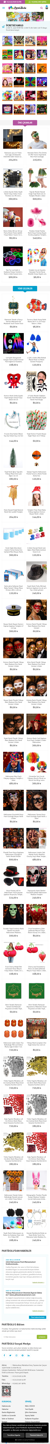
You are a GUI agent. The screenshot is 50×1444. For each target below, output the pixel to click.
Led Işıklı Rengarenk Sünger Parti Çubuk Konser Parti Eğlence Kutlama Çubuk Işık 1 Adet (13, 360)
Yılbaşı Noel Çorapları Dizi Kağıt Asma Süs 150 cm (36, 1044)
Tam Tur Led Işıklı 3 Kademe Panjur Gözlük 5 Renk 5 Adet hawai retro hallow (13, 272)
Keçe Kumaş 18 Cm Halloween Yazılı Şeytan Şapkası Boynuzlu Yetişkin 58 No (13, 892)
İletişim (4, 1422)
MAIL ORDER (30, 1406)
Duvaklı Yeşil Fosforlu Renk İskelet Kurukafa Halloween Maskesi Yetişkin (13, 930)
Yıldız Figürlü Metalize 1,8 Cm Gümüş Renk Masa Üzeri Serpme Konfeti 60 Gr (36, 1121)
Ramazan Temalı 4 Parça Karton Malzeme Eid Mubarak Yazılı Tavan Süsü (13, 321)
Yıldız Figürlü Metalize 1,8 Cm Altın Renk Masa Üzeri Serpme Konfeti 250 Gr (36, 1083)
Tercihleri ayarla (13, 1435)
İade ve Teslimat (8, 1419)
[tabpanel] (25, 16)
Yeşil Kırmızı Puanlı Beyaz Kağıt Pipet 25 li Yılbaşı (36, 435)
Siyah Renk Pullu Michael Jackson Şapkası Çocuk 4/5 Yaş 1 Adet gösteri (36, 588)
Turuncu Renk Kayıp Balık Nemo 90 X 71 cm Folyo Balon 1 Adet (36, 321)
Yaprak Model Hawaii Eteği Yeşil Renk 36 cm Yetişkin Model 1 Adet (37, 194)
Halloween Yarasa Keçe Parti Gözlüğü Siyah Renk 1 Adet (36, 816)
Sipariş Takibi (29, 1415)
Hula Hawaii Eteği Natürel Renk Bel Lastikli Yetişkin (13, 511)
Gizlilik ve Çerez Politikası (26, 1440)
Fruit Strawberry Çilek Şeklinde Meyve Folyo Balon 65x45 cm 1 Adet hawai (36, 930)
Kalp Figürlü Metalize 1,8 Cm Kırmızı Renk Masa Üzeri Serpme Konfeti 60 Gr (36, 1159)
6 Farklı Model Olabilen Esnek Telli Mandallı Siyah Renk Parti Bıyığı (36, 398)
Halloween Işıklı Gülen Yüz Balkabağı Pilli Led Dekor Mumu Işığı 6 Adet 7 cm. (13, 1045)
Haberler (5, 1409)
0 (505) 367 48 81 (38, 2)
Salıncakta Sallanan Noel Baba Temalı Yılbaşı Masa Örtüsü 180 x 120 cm (13, 588)
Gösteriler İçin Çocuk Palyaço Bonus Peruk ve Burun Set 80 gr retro (37, 778)
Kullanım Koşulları (32, 1419)
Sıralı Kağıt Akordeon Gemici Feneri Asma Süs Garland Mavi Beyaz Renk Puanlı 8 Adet (13, 550)
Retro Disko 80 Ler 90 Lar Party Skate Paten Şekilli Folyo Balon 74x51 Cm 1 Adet (13, 233)
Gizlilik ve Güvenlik (9, 1415)
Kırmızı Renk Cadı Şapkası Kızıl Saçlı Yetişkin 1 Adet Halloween (36, 740)
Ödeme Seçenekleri (32, 1422)
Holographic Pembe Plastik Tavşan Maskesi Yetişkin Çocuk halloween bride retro (36, 1197)
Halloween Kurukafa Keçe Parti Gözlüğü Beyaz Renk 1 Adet (13, 816)
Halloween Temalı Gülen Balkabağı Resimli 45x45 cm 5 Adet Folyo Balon (13, 1197)
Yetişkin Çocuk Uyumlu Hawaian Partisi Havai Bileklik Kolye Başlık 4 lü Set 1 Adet (37, 272)
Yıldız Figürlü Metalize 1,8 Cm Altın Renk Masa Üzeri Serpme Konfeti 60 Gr (13, 1159)
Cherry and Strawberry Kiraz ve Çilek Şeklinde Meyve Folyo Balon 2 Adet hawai (36, 969)
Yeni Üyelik (29, 1409)
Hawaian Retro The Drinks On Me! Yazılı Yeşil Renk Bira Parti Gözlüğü (37, 155)
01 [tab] (25, 21)
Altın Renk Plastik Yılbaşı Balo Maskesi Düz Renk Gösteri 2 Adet (36, 664)
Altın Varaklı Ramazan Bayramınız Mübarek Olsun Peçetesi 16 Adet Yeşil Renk (37, 1007)
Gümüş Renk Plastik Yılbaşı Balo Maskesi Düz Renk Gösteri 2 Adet (36, 702)
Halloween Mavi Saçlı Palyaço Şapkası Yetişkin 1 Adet (13, 778)
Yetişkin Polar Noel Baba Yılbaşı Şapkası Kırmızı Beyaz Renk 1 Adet (36, 512)
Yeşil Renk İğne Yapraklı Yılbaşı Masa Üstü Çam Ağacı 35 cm (13, 474)
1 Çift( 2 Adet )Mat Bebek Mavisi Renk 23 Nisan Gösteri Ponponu (36, 360)
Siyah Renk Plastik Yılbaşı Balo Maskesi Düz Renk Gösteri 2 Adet (13, 740)
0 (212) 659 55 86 (13, 2)
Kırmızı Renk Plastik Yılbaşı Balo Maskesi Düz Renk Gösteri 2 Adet (13, 664)
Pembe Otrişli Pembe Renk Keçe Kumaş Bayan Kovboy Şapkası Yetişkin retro (37, 233)
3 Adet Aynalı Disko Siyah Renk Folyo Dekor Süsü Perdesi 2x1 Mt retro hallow (13, 194)
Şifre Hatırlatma (31, 1412)
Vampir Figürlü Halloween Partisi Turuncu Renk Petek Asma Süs (36, 474)
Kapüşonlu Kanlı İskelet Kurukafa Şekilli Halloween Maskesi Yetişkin (36, 892)
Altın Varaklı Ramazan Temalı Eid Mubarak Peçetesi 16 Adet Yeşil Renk (13, 1007)
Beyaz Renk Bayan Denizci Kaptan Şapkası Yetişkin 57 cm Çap (13, 626)
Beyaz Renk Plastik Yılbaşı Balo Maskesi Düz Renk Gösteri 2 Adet (13, 702)
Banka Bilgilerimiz (8, 1412)
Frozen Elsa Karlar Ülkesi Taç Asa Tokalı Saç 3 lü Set (13, 435)
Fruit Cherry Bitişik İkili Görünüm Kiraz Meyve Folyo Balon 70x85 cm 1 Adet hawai (13, 969)
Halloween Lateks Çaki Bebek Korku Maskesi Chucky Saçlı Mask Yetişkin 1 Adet (36, 854)
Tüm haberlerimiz (37, 1317)
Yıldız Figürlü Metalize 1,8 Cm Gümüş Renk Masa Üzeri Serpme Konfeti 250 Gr (13, 1083)
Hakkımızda (6, 1406)
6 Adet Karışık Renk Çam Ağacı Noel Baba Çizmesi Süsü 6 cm (36, 550)
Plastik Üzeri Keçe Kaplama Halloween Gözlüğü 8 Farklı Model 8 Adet (13, 854)
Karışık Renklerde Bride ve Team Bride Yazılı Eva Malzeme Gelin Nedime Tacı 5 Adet (36, 1235)
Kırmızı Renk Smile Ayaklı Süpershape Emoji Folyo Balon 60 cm (13, 398)
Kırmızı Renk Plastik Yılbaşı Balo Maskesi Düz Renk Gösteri (36, 626)
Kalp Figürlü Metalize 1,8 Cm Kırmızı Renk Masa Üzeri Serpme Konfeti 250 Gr (13, 1121)
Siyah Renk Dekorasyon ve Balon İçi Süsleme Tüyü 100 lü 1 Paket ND (13, 1235)
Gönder (42, 1337)
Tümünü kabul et (36, 1435)
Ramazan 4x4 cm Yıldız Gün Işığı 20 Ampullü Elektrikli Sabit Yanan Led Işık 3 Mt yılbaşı (13, 155)
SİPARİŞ (28, 1401)
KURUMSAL (6, 1401)
